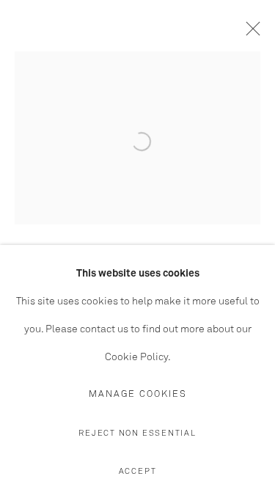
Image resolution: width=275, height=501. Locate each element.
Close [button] (249, 33)
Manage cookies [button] (138, 394)
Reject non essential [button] (137, 433)
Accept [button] (138, 471)
